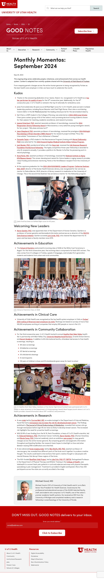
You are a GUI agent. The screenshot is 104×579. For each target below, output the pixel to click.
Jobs (8, 562)
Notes (16, 24)
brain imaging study (37, 449)
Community (50, 50)
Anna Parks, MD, (23, 156)
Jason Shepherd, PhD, (25, 131)
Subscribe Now (85, 31)
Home (8, 24)
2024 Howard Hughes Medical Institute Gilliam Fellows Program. (60, 142)
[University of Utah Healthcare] (88, 550)
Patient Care (64, 50)
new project (67, 438)
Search (96, 8)
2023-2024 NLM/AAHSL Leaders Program (58, 166)
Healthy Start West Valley (72, 334)
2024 (23, 24)
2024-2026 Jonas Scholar (78, 115)
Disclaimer (34, 556)
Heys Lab (55, 145)
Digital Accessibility (37, 553)
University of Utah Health (19, 12)
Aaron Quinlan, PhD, (24, 231)
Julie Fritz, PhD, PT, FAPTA (61, 459)
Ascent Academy (26, 339)
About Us (8, 50)
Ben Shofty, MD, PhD (57, 449)
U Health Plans (76, 50)
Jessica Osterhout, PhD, (25, 123)
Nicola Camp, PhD (26, 438)
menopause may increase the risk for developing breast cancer (52, 423)
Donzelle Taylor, (23, 139)
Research (36, 50)
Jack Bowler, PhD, (23, 145)
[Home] (8, 4)
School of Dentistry (27, 248)
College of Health (73, 462)
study (24, 420)
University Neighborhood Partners (59, 336)
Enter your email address (52, 521)
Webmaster (35, 565)
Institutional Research (14, 559)
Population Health (90, 50)
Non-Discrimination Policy (39, 562)
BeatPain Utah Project (38, 459)
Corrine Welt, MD (37, 420)
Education (22, 50)
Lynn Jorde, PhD (53, 235)
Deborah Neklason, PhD (28, 436)
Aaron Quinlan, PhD (67, 436)
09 (28, 24)
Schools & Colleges (13, 568)
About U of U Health (13, 553)
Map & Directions (37, 559)
